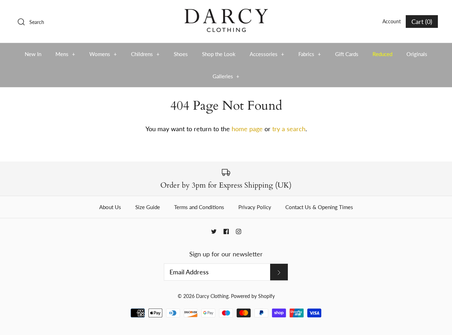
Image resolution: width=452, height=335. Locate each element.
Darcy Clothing (212, 296)
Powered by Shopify (253, 296)
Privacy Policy (254, 207)
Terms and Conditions (199, 207)
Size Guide (147, 207)
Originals (416, 54)
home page (247, 129)
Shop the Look (219, 54)
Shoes (181, 54)
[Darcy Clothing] (226, 12)
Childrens (145, 54)
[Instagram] (238, 231)
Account (391, 21)
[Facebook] (226, 231)
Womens (103, 54)
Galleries (226, 76)
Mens (65, 54)
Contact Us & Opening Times (319, 207)
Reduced (382, 54)
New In (33, 54)
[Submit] (279, 272)
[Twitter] (213, 231)
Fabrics (309, 54)
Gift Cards (346, 54)
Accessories (267, 54)
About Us (110, 207)
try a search (288, 129)
